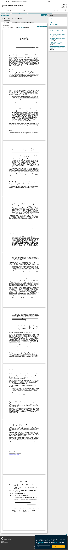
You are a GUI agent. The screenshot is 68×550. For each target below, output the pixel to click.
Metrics (51, 22)
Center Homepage (54, 10)
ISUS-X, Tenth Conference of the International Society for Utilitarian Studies (40, 13)
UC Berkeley (4, 6)
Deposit (63, 4)
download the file (21, 27)
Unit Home (9, 10)
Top (66, 534)
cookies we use (57, 542)
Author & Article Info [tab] (27, 22)
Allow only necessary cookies (43, 546)
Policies (38, 10)
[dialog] (51, 542)
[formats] (8, 15)
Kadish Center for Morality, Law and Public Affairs (19, 13)
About (24, 10)
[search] (65, 1)
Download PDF (4, 15)
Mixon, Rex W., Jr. (7, 20)
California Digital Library (4, 542)
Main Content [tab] (6, 22)
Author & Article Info (54, 24)
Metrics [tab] (16, 22)
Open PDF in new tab (42, 26)
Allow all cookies (58, 546)
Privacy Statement (41, 542)
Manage (63, 7)
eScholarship (3, 13)
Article (51, 18)
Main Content (5, 25)
